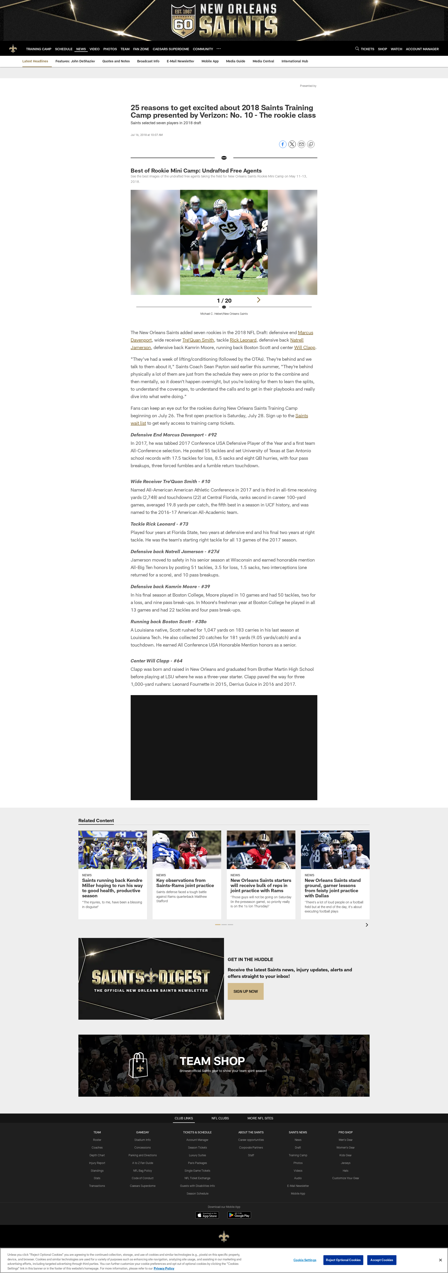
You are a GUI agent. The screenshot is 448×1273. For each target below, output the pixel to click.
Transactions (97, 1185)
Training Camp (298, 1155)
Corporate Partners (251, 1147)
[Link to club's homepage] (13, 48)
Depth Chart (97, 1155)
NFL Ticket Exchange (197, 1178)
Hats (345, 1170)
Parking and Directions (143, 1155)
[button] (224, 747)
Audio (298, 1178)
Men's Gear (346, 1139)
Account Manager (197, 1139)
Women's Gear (345, 1147)
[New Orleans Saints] (224, 1237)
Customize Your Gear (345, 1178)
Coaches (97, 1147)
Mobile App (298, 1193)
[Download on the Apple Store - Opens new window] (207, 1216)
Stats (97, 1178)
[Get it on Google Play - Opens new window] (239, 1217)
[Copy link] (311, 145)
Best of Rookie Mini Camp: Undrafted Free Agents (196, 170)
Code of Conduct (143, 1178)
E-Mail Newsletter (298, 1185)
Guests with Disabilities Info (197, 1185)
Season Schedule (197, 1193)
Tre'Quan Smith (198, 340)
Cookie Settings (305, 1260)
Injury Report (97, 1162)
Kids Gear (346, 1155)
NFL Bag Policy (142, 1170)
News (298, 1139)
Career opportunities (251, 1139)
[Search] (357, 48)
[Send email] (301, 147)
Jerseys (345, 1162)
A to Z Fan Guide (142, 1162)
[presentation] (368, 925)
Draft (298, 1147)
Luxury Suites (197, 1155)
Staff (251, 1155)
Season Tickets (197, 1147)
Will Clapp (304, 347)
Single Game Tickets (197, 1170)
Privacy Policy (164, 1268)
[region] (224, 1260)
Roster (97, 1139)
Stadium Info (142, 1139)
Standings (97, 1170)
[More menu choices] (218, 48)
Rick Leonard (243, 340)
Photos (298, 1162)
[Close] (440, 1260)
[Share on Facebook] (283, 147)
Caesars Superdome (142, 1185)
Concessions (142, 1147)
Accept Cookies (382, 1260)
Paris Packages (197, 1162)
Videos (298, 1170)
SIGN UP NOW (246, 991)
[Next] (258, 300)
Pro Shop (346, 1132)
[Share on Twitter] (292, 147)
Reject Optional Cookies (343, 1260)
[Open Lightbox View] (224, 255)
